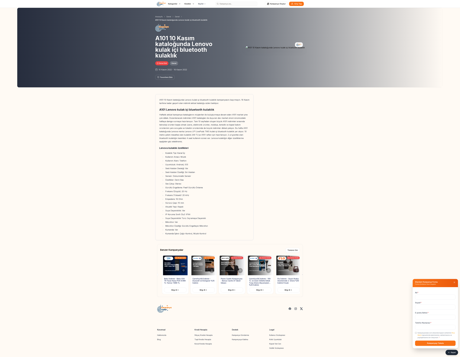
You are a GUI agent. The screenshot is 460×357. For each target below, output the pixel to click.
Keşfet (201, 4)
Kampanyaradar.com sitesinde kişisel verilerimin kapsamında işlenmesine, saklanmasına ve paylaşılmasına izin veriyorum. (436, 335)
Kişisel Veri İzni (275, 344)
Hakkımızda (161, 335)
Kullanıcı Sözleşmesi (277, 335)
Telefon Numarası (423, 323)
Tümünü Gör (293, 250)
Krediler (187, 4)
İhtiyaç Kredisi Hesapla (204, 335)
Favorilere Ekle (166, 77)
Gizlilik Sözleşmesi (276, 348)
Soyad (418, 303)
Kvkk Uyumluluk (275, 339)
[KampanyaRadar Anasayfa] (161, 4)
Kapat (453, 352)
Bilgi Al (172, 290)
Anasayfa (159, 17)
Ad (416, 293)
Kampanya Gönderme (240, 335)
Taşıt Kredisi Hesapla (203, 339)
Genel (168, 17)
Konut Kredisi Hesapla (203, 344)
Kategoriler (172, 4)
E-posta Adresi (422, 313)
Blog (159, 339)
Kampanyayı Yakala (435, 343)
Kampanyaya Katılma (240, 339)
